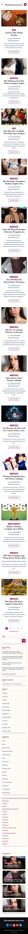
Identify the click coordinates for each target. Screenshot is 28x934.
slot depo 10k (5, 800)
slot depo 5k (5, 830)
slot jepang (5, 819)
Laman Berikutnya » (14, 631)
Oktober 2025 (5, 713)
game (14, 128)
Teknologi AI (5, 785)
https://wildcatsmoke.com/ (9, 833)
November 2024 (6, 731)
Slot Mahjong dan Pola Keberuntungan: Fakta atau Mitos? (14, 83)
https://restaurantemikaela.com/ (10, 809)
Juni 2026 (4, 696)
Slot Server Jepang (7, 782)
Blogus (21, 930)
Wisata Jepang (6, 792)
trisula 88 (4, 803)
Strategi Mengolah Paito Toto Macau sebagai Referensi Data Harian (14, 479)
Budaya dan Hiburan (7, 751)
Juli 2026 (4, 693)
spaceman (4, 814)
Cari (3, 636)
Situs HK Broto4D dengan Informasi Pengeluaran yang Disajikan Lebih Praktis (12, 652)
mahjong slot (5, 825)
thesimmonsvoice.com (13, 5)
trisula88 (4, 811)
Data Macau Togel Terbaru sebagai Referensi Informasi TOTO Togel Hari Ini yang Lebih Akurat (13, 669)
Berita (3, 744)
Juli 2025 (4, 720)
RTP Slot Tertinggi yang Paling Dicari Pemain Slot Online (14, 558)
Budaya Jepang (6, 754)
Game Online (5, 761)
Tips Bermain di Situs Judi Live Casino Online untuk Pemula (14, 430)
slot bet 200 (5, 822)
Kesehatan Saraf (6, 768)
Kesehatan (5, 765)
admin (11, 38)
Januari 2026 (5, 707)
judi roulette (5, 817)
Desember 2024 (6, 727)
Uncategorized (14, 78)
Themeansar (14, 932)
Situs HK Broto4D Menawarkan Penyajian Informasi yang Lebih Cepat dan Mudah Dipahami (12, 658)
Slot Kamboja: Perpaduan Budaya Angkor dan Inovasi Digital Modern (14, 184)
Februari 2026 (5, 703)
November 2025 (6, 710)
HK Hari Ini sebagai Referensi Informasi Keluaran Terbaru (14, 332)
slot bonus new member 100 (9, 827)
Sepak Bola (17, 523)
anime (14, 30)
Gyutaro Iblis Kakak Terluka (9, 674)
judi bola (4, 806)
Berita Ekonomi (6, 747)
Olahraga (10, 523)
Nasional (4, 772)
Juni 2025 (4, 724)
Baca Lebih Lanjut (14, 51)
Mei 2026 (4, 700)
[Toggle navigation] (2, 4)
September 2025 (6, 717)
